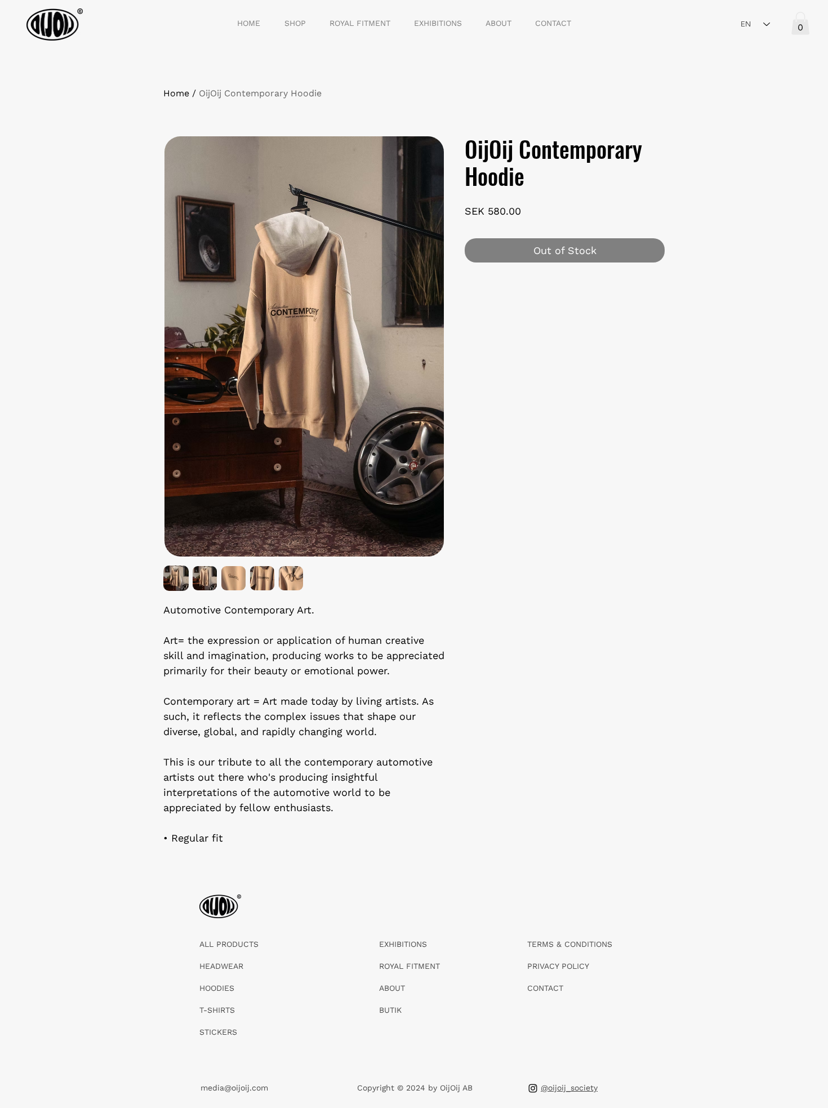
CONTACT (545, 988)
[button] (800, 23)
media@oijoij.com (234, 1087)
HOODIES (216, 988)
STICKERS (218, 1031)
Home (176, 93)
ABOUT (392, 988)
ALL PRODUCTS (229, 944)
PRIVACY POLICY (558, 966)
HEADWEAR (221, 966)
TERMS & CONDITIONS (569, 944)
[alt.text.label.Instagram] (532, 1088)
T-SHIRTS (217, 1009)
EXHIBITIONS (403, 944)
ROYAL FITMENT (409, 966)
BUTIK (390, 1009)
